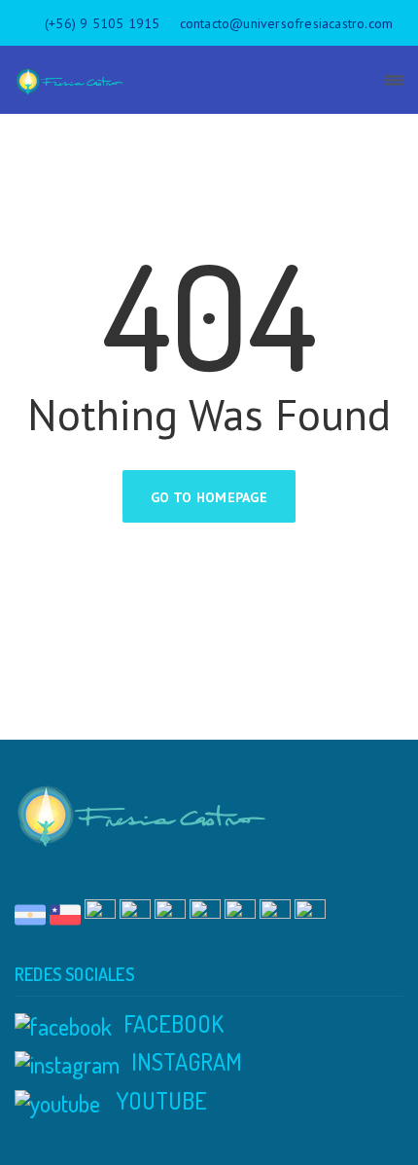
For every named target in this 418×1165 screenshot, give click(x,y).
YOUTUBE (159, 1100)
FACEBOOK (173, 1023)
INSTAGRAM (186, 1061)
